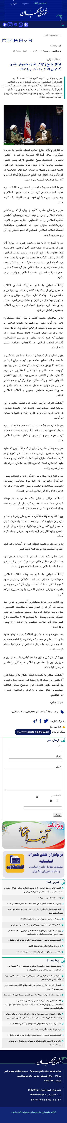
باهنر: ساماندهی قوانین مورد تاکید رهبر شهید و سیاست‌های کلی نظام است (32, 994)
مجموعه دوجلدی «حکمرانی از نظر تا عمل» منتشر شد (40, 918)
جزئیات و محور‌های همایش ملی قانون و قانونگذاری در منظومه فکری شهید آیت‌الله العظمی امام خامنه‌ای (34, 977)
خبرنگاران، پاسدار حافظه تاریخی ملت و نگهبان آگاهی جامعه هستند (35, 1023)
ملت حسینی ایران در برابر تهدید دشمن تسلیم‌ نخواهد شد (39, 951)
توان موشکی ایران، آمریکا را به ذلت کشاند (44, 945)
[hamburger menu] (63, 24)
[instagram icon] (10, 25)
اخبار (46, 35)
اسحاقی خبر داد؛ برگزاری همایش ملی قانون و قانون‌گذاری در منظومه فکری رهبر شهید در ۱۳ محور (33, 987)
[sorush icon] (4, 25)
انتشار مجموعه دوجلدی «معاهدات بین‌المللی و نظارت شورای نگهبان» (34, 940)
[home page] (46, 10)
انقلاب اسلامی (18, 711)
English (25, 3)
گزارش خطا (55, 727)
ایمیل (58, 756)
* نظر (58, 767)
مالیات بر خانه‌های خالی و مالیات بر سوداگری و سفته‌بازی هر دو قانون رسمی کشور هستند (35, 1043)
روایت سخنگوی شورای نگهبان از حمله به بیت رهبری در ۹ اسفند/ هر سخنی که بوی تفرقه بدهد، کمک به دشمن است (35, 932)
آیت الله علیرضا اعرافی (36, 711)
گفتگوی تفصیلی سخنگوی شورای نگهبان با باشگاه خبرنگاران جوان (36, 924)
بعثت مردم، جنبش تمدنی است (49, 897)
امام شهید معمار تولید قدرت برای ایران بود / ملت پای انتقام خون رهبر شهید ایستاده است (35, 911)
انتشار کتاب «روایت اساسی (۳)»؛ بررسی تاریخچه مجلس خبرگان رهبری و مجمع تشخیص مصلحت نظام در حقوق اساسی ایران (33, 890)
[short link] (33, 732)
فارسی (14, 3)
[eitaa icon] (20, 25)
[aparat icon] (15, 25)
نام (59, 745)
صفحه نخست (55, 35)
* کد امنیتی (56, 795)
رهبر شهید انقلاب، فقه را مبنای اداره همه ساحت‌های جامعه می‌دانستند (33, 903)
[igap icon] (26, 25)
